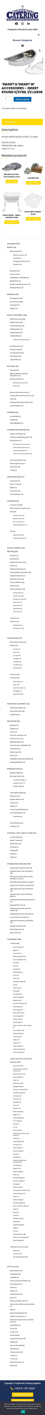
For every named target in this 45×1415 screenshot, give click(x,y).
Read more (11, 181)
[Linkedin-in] (28, 23)
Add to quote (22, 99)
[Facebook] (16, 23)
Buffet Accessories (19, 108)
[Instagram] (22, 23)
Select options (33, 183)
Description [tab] (10, 122)
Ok (23, 1412)
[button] (22, 6)
